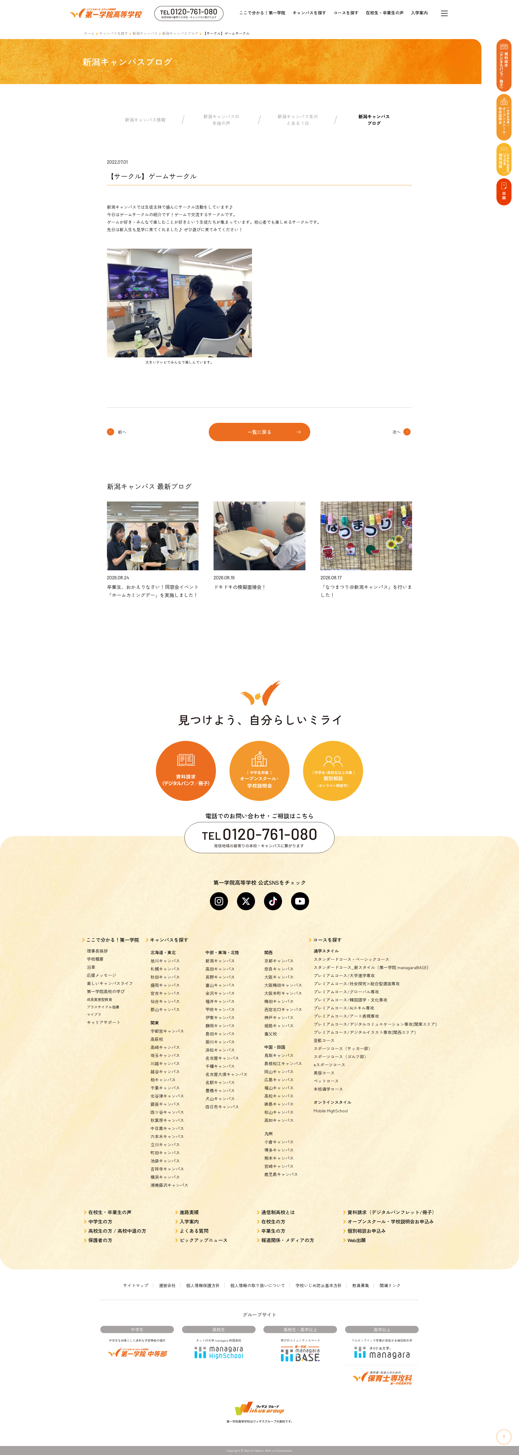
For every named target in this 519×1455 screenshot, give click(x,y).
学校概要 (95, 959)
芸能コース (324, 1040)
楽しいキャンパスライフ (110, 983)
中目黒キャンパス (167, 1128)
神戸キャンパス (279, 1017)
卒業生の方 (273, 1230)
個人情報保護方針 (203, 1285)
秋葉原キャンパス (167, 1120)
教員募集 (360, 1285)
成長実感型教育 (99, 999)
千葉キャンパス (165, 1088)
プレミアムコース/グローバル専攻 (346, 992)
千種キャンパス (220, 1066)
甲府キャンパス (220, 1009)
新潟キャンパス (145, 33)
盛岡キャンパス (165, 985)
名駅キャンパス (220, 1082)
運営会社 (167, 1285)
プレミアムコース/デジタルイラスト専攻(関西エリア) (365, 1032)
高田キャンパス (220, 969)
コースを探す (346, 13)
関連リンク (390, 1285)
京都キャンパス (279, 961)
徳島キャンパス (279, 1104)
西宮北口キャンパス (283, 1009)
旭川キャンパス (165, 961)
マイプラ (94, 1014)
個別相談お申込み (367, 1230)
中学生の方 (100, 1221)
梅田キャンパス (279, 1001)
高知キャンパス (279, 1120)
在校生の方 (273, 1221)
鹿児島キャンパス (281, 1174)
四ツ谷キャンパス (167, 1112)
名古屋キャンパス (222, 1058)
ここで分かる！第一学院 (262, 13)
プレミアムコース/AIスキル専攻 (344, 1008)
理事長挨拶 (97, 951)
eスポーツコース (329, 1065)
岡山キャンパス (279, 1072)
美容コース (324, 1073)
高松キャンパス (279, 1096)
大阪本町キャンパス (283, 993)
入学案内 (419, 13)
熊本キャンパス (279, 1158)
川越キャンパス (165, 1063)
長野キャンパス (220, 977)
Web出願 (357, 1240)
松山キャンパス (279, 1112)
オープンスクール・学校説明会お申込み (391, 1221)
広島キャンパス (279, 1080)
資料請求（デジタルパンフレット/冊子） (392, 1212)
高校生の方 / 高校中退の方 (117, 1230)
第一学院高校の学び (106, 991)
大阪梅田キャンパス (283, 985)
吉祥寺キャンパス (167, 1169)
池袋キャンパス (165, 1161)
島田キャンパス (220, 1034)
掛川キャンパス (220, 1042)
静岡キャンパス (220, 1026)
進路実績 (189, 1212)
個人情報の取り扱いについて (257, 1285)
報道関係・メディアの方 (287, 1240)
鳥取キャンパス (279, 1055)
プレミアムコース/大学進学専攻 (344, 975)
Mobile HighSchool (331, 1111)
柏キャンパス (163, 1080)
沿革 (91, 967)
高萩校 (156, 1039)
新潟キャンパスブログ (180, 33)
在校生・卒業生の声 (385, 13)
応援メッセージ (101, 975)
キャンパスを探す (309, 13)
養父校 (270, 1034)
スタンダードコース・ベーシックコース (351, 959)
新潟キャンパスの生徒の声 (221, 119)
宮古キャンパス (165, 993)
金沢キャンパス (220, 993)
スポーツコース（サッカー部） (343, 1048)
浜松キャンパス (220, 1050)
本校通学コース (328, 1089)
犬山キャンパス (220, 1099)
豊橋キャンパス (220, 1090)
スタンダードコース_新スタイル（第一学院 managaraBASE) (371, 967)
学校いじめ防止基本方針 (319, 1285)
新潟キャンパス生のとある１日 (298, 119)
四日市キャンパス (222, 1107)
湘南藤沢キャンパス (169, 1185)
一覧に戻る (259, 431)
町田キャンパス (165, 1153)
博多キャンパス (279, 1150)
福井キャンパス (220, 1001)
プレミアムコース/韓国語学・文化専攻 (350, 1000)
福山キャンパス (279, 1088)
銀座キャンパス (165, 1104)
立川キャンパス (165, 1144)
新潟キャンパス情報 (145, 120)
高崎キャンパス (165, 1047)
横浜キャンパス (165, 1177)
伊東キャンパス (220, 1017)
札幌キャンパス (165, 969)
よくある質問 (194, 1230)
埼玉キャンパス (165, 1055)
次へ (396, 432)
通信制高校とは (278, 1212)
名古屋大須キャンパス (226, 1074)
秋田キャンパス (165, 977)
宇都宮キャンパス (167, 1031)
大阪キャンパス (279, 977)
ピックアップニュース (204, 1240)
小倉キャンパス (279, 1142)
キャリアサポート (103, 1022)
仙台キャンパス (165, 1001)
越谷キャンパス (165, 1072)
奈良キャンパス (279, 969)
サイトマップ (135, 1285)
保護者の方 (100, 1240)
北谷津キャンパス (167, 1096)
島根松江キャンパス (283, 1063)
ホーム (89, 33)
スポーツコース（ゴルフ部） (341, 1056)
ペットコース (326, 1081)
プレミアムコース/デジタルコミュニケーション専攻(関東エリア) (375, 1024)
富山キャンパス (220, 985)
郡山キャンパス (165, 1009)
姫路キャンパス (279, 1026)
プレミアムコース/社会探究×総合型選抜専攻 (357, 984)
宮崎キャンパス (279, 1166)
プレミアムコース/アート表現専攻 (346, 1016)
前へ (122, 432)
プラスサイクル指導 (103, 1006)
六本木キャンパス (167, 1136)
